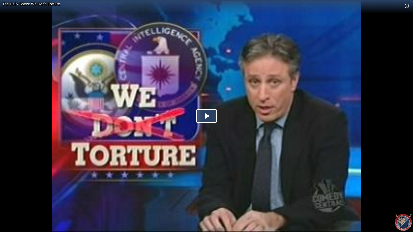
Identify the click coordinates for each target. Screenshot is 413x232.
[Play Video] (206, 116)
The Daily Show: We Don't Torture (31, 4)
